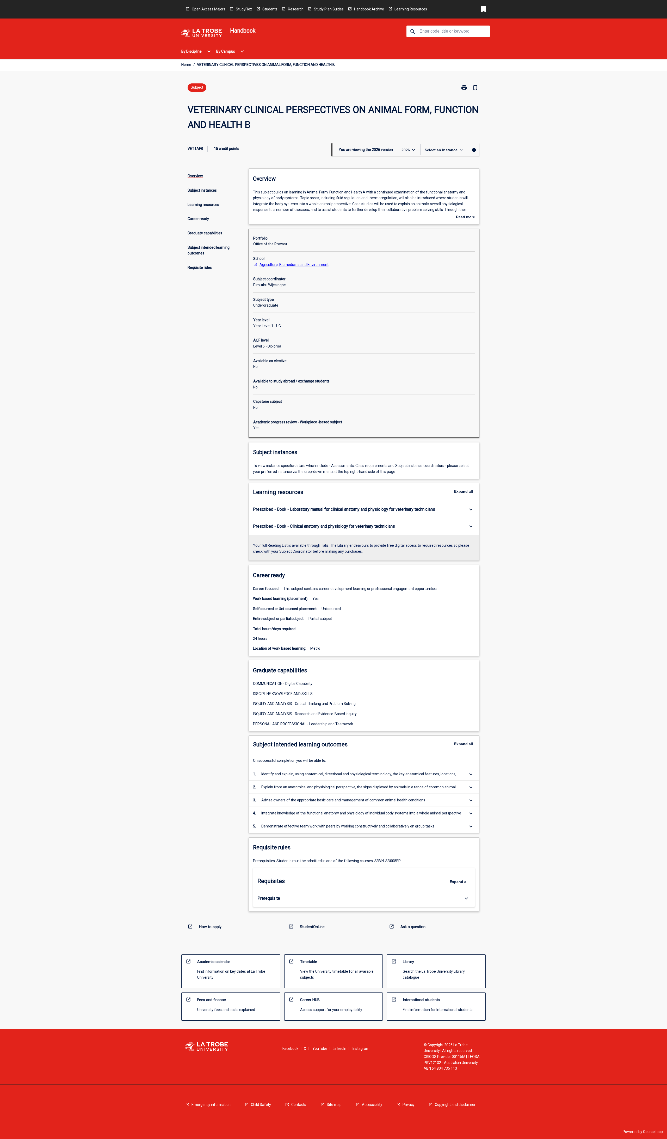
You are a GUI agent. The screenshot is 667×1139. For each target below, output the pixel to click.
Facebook (290, 1048)
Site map (334, 1105)
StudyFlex (244, 9)
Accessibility (372, 1105)
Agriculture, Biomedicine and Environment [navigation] (294, 265)
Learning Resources (410, 9)
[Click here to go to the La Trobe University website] (201, 33)
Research (296, 9)
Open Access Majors (208, 9)
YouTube (319, 1048)
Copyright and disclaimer (455, 1105)
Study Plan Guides (329, 9)
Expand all (463, 491)
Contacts (298, 1105)
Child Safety (261, 1105)
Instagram (361, 1048)
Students (269, 9)
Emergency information (211, 1105)
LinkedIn (339, 1048)
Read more (465, 217)
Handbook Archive (369, 9)
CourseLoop (653, 1132)
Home (186, 65)
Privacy (409, 1105)
